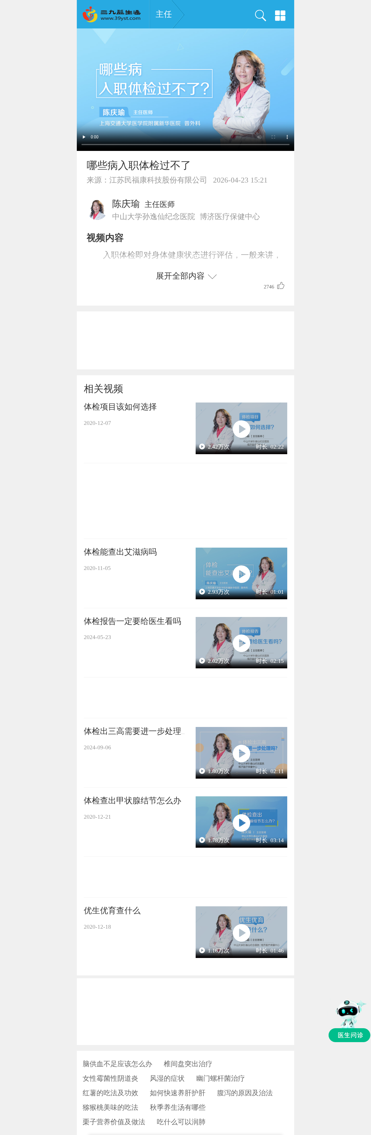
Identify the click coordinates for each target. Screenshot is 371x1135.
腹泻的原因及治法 (245, 1093)
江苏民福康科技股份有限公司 (158, 180)
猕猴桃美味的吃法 (110, 1107)
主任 (164, 14)
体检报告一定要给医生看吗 (132, 621)
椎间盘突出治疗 (188, 1064)
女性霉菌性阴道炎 (110, 1078)
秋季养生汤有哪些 (177, 1107)
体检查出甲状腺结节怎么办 (132, 800)
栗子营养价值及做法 (114, 1122)
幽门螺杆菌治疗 (220, 1078)
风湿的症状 (167, 1078)
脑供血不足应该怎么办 (117, 1064)
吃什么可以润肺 (181, 1122)
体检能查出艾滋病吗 (120, 551)
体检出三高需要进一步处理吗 (136, 731)
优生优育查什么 (112, 910)
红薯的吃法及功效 (110, 1093)
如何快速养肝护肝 (177, 1093)
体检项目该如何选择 (120, 406)
